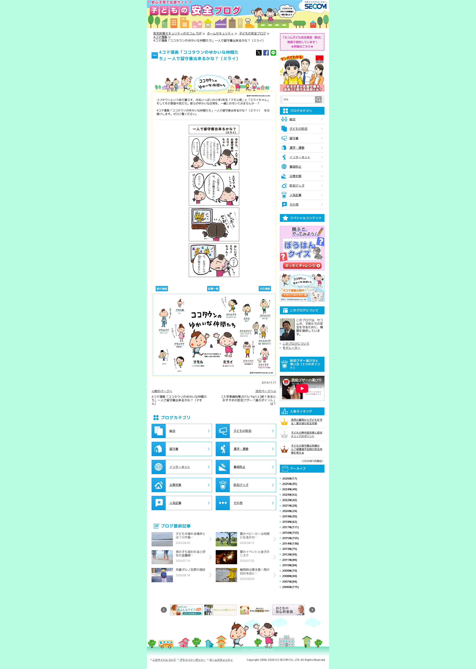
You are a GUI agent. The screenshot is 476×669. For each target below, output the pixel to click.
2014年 (290, 543)
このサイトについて (164, 660)
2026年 (289, 478)
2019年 (289, 516)
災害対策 (175, 485)
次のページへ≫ (265, 391)
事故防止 (239, 467)
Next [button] (312, 610)
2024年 (289, 489)
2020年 (289, 511)
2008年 (289, 576)
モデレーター (291, 348)
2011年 (289, 560)
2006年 (290, 587)
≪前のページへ (162, 391)
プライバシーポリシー (193, 660)
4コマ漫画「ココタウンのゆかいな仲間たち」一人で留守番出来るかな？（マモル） (179, 400)
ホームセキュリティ (220, 33)
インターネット (179, 467)
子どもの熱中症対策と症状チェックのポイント (306, 434)
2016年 (290, 532)
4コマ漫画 (160, 37)
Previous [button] (164, 610)
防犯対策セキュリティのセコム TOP (177, 33)
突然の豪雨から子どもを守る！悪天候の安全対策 (306, 421)
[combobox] (299, 99)
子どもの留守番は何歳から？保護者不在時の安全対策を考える (306, 449)
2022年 (289, 500)
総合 (172, 431)
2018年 (289, 522)
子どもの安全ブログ (252, 33)
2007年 (289, 581)
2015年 (290, 538)
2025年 (289, 484)
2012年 (289, 554)
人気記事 (175, 503)
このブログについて (296, 344)
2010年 (289, 565)
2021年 (289, 505)
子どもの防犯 (242, 431)
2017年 (290, 527)
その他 (238, 503)
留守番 (173, 449)
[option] (187, 610)
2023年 (289, 494)
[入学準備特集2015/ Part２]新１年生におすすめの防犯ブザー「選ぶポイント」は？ (249, 400)
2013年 (289, 549)
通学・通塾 (241, 449)
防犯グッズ (241, 485)
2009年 (289, 570)
